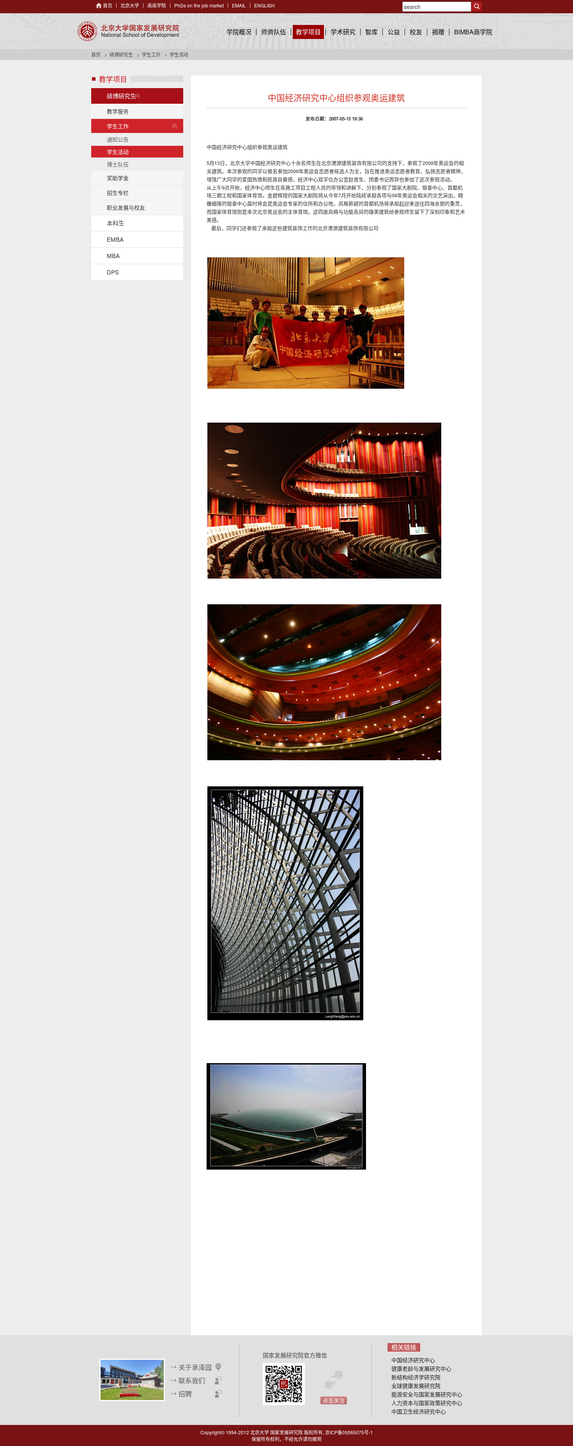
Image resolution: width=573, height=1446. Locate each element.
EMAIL (239, 5)
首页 (107, 5)
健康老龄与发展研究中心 (421, 1368)
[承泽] (132, 1379)
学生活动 (118, 152)
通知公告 (118, 139)
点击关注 (334, 1400)
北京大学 (129, 5)
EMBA (115, 239)
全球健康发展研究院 (415, 1385)
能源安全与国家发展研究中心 (426, 1394)
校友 (416, 31)
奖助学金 (118, 178)
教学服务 (118, 111)
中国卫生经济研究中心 (418, 1411)
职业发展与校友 (126, 207)
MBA (113, 255)
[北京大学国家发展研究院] (128, 31)
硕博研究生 (121, 54)
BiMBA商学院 (473, 31)
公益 (393, 31)
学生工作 (151, 54)
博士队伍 (118, 164)
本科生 (115, 223)
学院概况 (238, 31)
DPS (113, 272)
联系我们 (192, 1380)
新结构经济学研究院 (415, 1377)
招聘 (185, 1393)
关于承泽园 (195, 1367)
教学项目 (308, 31)
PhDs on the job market (199, 5)
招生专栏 (118, 192)
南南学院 (156, 5)
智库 (371, 31)
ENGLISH (264, 5)
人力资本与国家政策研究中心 (426, 1403)
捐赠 (438, 31)
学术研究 (343, 31)
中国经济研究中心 (413, 1360)
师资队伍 (273, 31)
